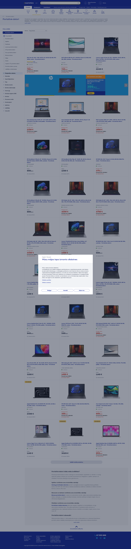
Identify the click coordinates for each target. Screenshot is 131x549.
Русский (49, 257)
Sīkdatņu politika (46, 280)
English (44, 257)
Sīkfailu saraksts (46, 282)
